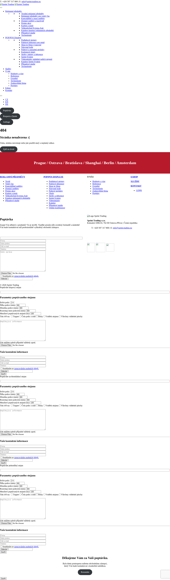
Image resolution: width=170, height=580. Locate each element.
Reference (15, 76)
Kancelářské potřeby (14, 186)
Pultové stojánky (56, 191)
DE (6, 104)
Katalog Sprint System (30, 61)
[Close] (1, 95)
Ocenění (14, 78)
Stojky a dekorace (56, 196)
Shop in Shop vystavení (31, 45)
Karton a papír (27, 26)
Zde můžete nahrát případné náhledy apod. (18, 342)
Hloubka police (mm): (9, 308)
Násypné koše (27, 47)
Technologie (26, 35)
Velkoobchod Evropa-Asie (32, 28)
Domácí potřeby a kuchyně (32, 21)
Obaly (51, 193)
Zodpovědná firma (18, 83)
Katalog (52, 203)
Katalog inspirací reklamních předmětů (37, 30)
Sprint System (27, 57)
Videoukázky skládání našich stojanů (36, 59)
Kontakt (8, 90)
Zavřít (3, 374)
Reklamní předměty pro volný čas (35, 16)
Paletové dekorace (56, 184)
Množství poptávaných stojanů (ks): (15, 313)
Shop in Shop (54, 186)
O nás (7, 71)
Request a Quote (10, 116)
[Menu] (1, 7)
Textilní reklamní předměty (32, 14)
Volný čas (9, 184)
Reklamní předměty (13, 11)
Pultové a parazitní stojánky (32, 49)
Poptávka (7, 110)
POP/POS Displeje (13, 37)
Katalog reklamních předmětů (17, 198)
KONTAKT (136, 186)
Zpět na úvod (8, 149)
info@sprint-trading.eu (31, 1)
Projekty (14, 85)
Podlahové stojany (29, 40)
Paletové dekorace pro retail (32, 42)
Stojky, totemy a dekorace (32, 54)
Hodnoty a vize (17, 73)
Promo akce (26, 23)
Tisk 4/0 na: (5, 316)
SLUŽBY (135, 181)
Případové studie (28, 33)
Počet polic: (5, 302)
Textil (7, 181)
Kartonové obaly (28, 52)
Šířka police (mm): (8, 305)
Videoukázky (54, 200)
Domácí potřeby (12, 188)
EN (6, 102)
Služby (8, 69)
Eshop (8, 88)
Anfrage (6, 122)
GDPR (139, 190)
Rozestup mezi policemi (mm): (13, 311)
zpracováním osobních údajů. (26, 276)
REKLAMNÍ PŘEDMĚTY (12, 177)
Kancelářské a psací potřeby (33, 18)
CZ (6, 99)
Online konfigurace (57, 208)
